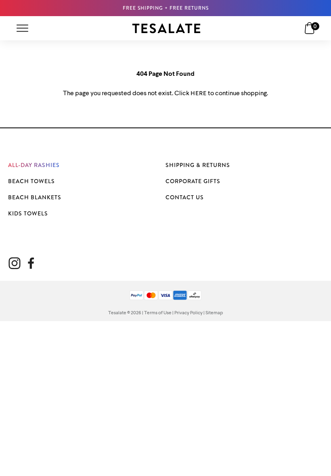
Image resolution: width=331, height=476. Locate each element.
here (199, 93)
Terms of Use (158, 313)
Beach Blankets (34, 197)
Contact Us (185, 197)
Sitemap (214, 313)
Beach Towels (31, 181)
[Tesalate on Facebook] (30, 263)
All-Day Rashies (34, 165)
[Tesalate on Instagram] (14, 263)
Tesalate (117, 313)
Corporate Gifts (193, 181)
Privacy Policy (188, 313)
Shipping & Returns (198, 165)
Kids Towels (28, 213)
